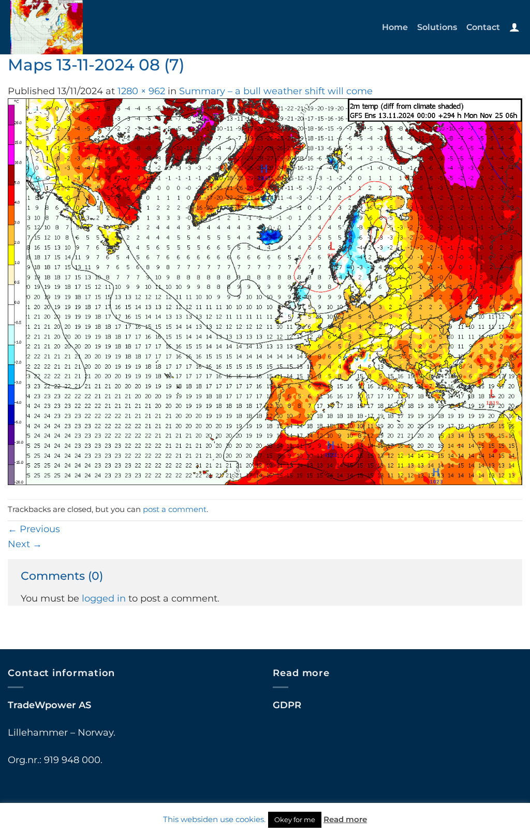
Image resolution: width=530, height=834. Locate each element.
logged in (104, 598)
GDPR (287, 705)
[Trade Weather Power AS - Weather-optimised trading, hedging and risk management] (81, 27)
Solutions (437, 27)
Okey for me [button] (294, 819)
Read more (345, 819)
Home (395, 27)
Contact (483, 27)
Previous (34, 529)
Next (25, 544)
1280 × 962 (141, 91)
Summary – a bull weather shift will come (276, 91)
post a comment (175, 509)
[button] (514, 27)
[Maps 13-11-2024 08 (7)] (265, 291)
